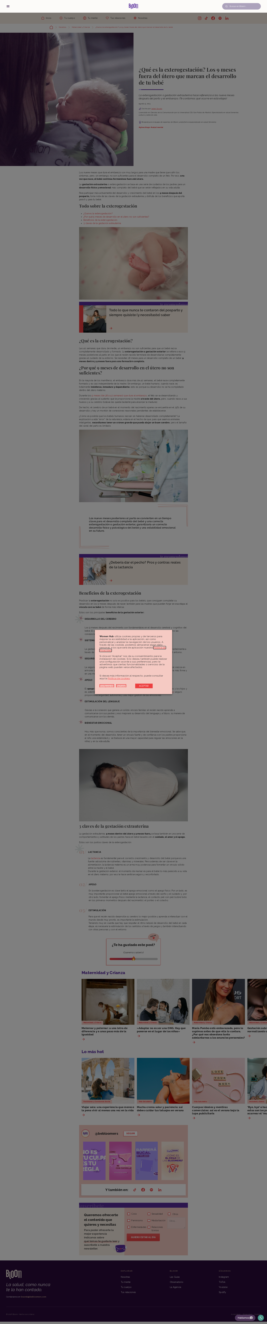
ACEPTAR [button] (144, 686)
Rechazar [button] (121, 686)
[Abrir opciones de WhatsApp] (261, 1318)
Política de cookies (119, 678)
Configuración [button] (107, 686)
